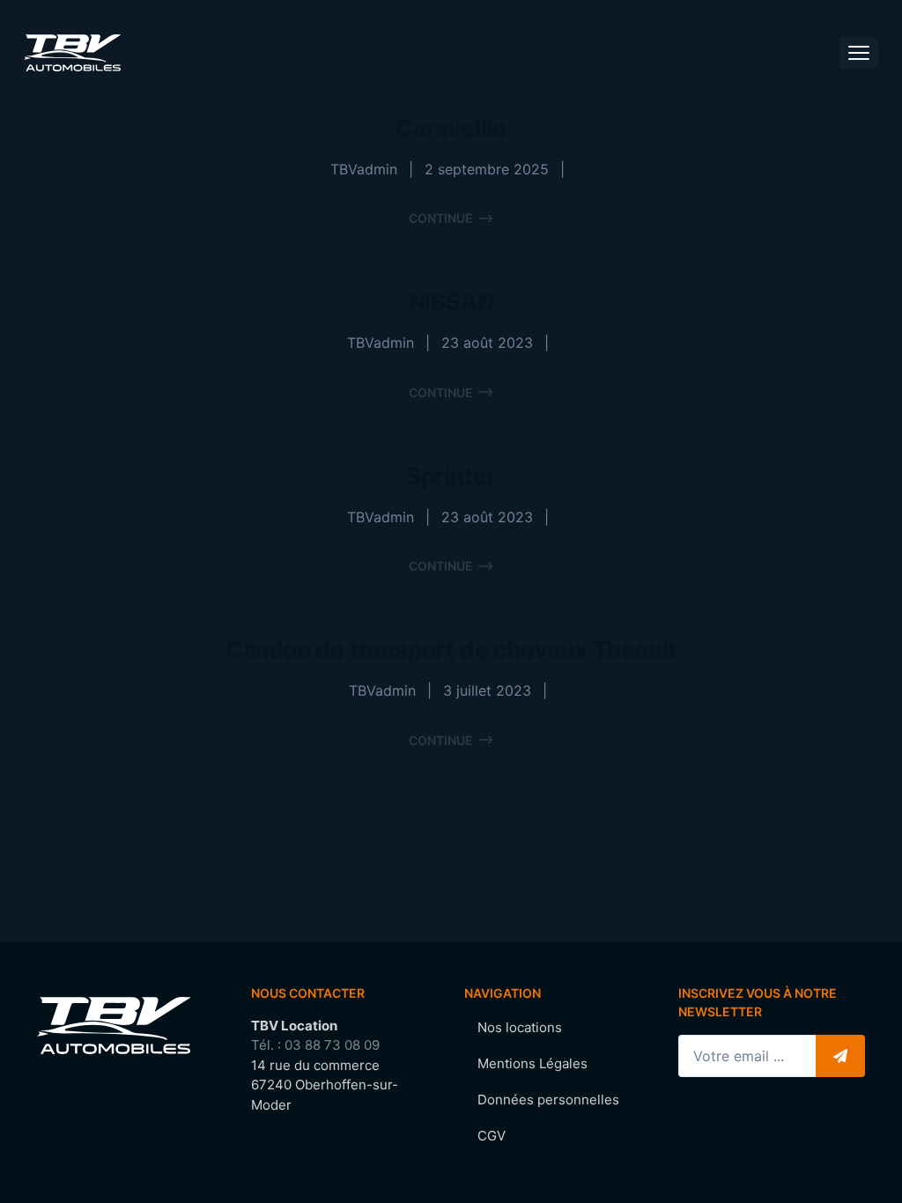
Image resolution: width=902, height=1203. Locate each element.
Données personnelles (548, 1099)
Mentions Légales (532, 1063)
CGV (491, 1135)
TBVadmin (363, 169)
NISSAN (451, 301)
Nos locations (519, 1027)
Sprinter (451, 476)
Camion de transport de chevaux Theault (451, 649)
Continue (441, 217)
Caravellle (451, 128)
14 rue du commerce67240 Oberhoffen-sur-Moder (324, 1085)
